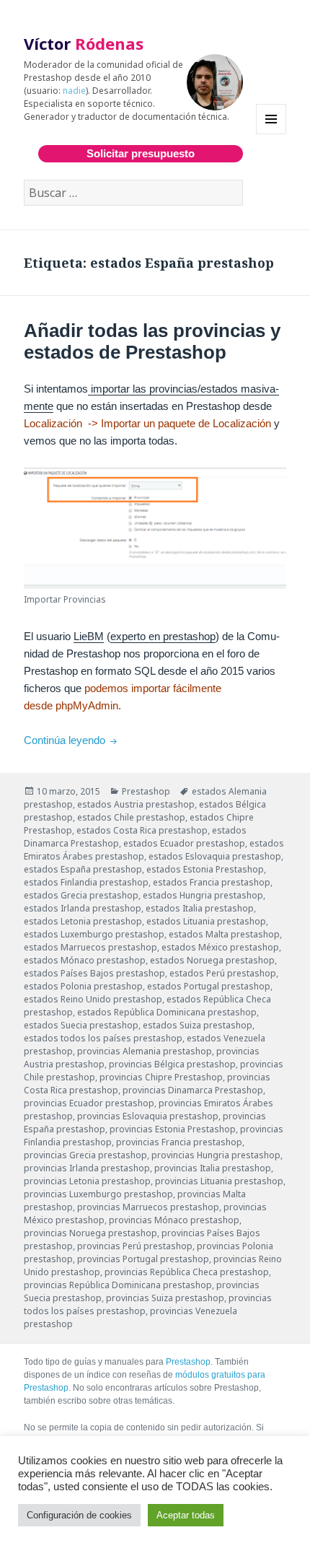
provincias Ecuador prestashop (89, 1103)
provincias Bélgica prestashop (172, 1064)
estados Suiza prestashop (197, 1025)
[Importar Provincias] (155, 528)
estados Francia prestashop (211, 882)
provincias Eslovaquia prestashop (147, 1116)
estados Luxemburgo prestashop (94, 934)
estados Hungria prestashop (203, 895)
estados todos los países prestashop (103, 1038)
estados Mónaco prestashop (85, 960)
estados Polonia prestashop (83, 986)
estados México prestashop (220, 947)
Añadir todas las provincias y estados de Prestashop (152, 341)
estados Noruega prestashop (212, 960)
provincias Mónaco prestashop (174, 1220)
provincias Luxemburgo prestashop (98, 1194)
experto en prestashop (163, 636)
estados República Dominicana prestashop (167, 1012)
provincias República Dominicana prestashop (118, 1285)
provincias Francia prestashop (179, 1142)
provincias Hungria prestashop (215, 1155)
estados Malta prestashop (224, 934)
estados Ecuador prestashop (184, 843)
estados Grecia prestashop (81, 895)
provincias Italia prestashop (212, 1168)
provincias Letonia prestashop (87, 1181)
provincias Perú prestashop (134, 1246)
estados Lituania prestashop (206, 921)
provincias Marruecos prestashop (148, 1207)
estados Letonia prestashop (83, 921)
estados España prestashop (83, 869)
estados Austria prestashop (136, 804)
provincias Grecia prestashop (85, 1155)
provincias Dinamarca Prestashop (193, 1090)
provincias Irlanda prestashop (87, 1168)
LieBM (89, 636)
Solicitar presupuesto (141, 153)
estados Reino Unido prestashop (93, 999)
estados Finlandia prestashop (86, 882)
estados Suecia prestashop (81, 1025)
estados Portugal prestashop (208, 986)
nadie (74, 90)
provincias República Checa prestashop (187, 1272)
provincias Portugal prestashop (143, 1259)
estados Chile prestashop (131, 817)
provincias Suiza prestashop (165, 1298)
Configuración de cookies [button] (79, 1515)
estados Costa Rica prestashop (142, 830)
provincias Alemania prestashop (144, 1051)
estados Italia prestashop (200, 908)
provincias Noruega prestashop (90, 1233)
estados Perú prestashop (222, 973)
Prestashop (146, 791)
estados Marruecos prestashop (90, 947)
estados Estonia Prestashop (205, 869)
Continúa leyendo (72, 740)
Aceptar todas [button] (185, 1515)
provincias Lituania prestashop (219, 1181)
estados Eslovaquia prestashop (215, 856)
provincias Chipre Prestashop (161, 1077)
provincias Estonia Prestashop (173, 1129)
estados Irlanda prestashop (82, 908)
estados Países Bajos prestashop (94, 973)
